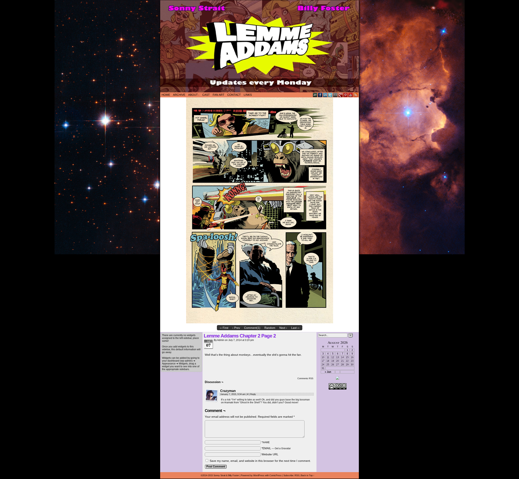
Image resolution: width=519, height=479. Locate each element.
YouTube (350, 94)
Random (269, 327)
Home (166, 94)
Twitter (330, 94)
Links (248, 94)
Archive (179, 94)
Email (335, 94)
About (193, 94)
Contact (234, 94)
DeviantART (315, 94)
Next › (283, 327)
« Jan (328, 371)
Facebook (320, 94)
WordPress (258, 475)
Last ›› (295, 327)
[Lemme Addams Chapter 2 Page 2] (259, 322)
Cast (206, 94)
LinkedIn (325, 94)
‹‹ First (224, 327)
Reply (253, 394)
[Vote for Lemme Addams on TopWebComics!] (337, 378)
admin (220, 340)
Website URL (270, 454)
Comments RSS (305, 378)
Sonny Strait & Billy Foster (226, 475)
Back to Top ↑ (307, 475)
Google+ (340, 94)
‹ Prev (236, 327)
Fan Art (218, 94)
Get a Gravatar (283, 448)
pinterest (345, 94)
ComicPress (275, 475)
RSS (355, 94)
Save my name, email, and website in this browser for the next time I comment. (260, 460)
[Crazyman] (211, 395)
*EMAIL (276, 448)
